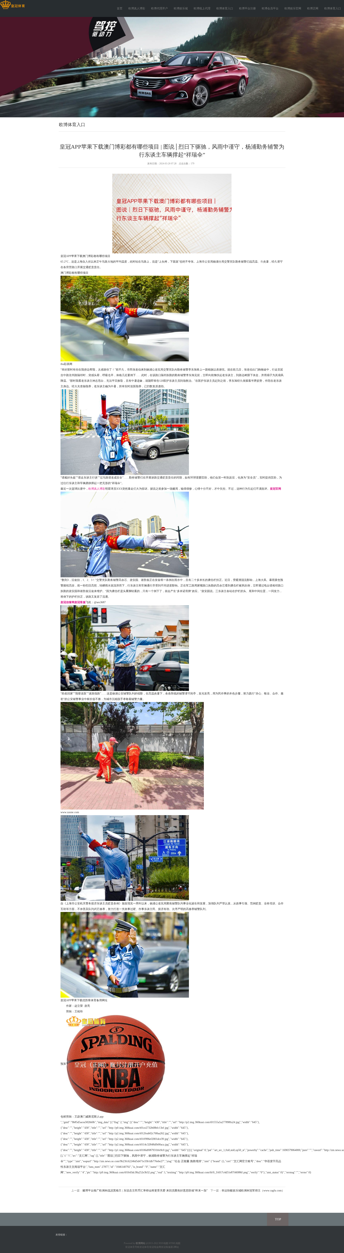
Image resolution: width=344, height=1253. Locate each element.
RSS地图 (163, 1243)
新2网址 (175, 1247)
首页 (119, 8)
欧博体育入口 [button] (332, 8)
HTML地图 (174, 1243)
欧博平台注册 (247, 8)
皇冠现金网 (155, 1247)
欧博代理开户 (159, 8)
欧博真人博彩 (136, 8)
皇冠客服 (166, 1247)
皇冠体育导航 (132, 1247)
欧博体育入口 (224, 8)
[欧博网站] (12, 4)
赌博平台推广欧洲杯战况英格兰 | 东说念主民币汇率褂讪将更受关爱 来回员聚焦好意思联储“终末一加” (145, 1190)
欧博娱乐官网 (292, 8)
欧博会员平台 (270, 8)
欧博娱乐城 (181, 8)
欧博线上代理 (202, 8)
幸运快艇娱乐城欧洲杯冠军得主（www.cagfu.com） (253, 1190)
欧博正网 (312, 8)
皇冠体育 (144, 1247)
